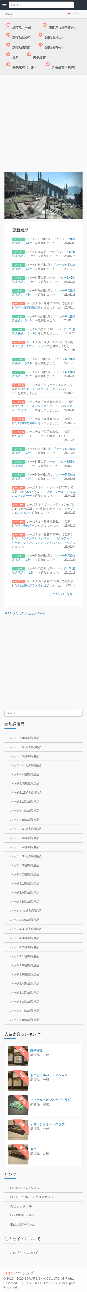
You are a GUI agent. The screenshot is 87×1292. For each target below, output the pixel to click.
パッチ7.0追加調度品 (24, 738)
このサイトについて (23, 1252)
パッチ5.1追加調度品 (24, 883)
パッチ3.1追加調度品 (24, 1011)
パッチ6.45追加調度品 (25, 765)
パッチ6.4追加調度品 (24, 774)
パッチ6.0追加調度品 (24, 820)
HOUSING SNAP (21, 1215)
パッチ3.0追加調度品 (24, 1020)
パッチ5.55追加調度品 (25, 829)
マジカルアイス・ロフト (51, 542)
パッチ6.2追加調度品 (24, 801)
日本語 (75, 13)
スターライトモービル (31, 436)
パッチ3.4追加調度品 (24, 983)
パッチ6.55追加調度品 (25, 747)
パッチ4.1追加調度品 (24, 956)
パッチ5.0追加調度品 (24, 892)
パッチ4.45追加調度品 (25, 910)
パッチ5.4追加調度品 (24, 847)
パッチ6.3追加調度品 (24, 783)
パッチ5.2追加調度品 (24, 874)
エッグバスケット (37, 389)
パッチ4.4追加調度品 (24, 920)
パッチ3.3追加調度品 (24, 992)
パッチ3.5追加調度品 (24, 974)
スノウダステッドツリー (33, 538)
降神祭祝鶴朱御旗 (29, 307)
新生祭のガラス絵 (29, 585)
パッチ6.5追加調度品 (24, 756)
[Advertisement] (43, 124)
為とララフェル (20, 1206)
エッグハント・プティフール (45, 491)
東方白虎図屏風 (27, 423)
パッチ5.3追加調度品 (24, 865)
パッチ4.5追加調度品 (24, 901)
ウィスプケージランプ (34, 346)
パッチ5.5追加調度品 (24, 838)
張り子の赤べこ (27, 525)
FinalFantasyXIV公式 (24, 1188)
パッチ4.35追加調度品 (25, 929)
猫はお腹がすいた (22, 1224)
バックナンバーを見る (60, 594)
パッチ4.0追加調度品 (24, 965)
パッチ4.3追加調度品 (24, 938)
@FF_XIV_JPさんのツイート (25, 613)
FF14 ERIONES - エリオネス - (31, 1197)
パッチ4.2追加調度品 (24, 947)
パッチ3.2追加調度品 (24, 1001)
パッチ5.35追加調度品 (25, 856)
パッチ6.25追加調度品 (25, 792)
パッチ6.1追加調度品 (24, 810)
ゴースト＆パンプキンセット (39, 406)
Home (8, 14)
